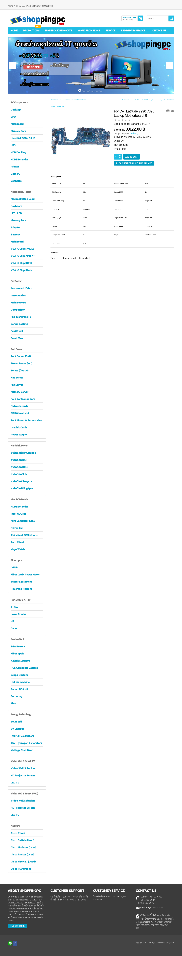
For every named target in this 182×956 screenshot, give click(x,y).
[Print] (168, 110)
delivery (134, 133)
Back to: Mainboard (57, 106)
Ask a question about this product (134, 163)
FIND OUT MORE (33, 67)
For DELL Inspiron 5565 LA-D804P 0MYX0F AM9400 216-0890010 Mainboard (145, 100)
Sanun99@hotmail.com (151, 907)
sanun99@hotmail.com (42, 6)
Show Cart (140, 18)
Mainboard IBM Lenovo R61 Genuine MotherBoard (68, 100)
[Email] (172, 110)
